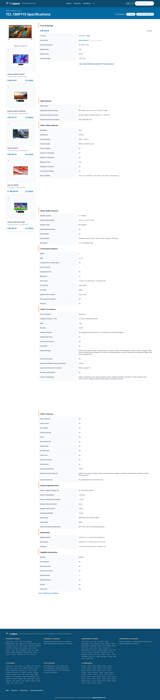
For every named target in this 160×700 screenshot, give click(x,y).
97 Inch (94, 683)
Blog (7, 690)
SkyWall (20, 679)
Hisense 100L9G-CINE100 (16, 74)
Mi (25, 654)
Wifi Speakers (69, 643)
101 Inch (83, 674)
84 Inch (109, 681)
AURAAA (8, 679)
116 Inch (95, 674)
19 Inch (114, 681)
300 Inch (95, 672)
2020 (88, 36)
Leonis (38, 681)
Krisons (8, 650)
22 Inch (111, 674)
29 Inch (83, 679)
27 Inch (101, 674)
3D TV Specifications (49, 668)
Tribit (20, 641)
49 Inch (99, 681)
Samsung (33, 654)
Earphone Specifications (125, 641)
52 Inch (94, 670)
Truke (83, 652)
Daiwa (32, 674)
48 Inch (89, 681)
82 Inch (83, 670)
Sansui (20, 668)
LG (11, 654)
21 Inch (109, 676)
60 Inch (99, 666)
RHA (114, 650)
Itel (13, 676)
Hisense (8, 652)
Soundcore (9, 646)
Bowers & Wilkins (27, 652)
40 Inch (104, 666)
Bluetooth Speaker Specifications (53, 641)
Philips (37, 650)
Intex (11, 668)
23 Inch (99, 679)
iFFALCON (13, 674)
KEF (26, 643)
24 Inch (83, 676)
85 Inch (89, 668)
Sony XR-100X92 (13, 185)
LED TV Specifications (49, 666)
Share (150, 31)
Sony (24, 641)
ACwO (7, 654)
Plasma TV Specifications (50, 670)
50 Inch (83, 681)
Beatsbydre (19, 652)
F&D (21, 646)
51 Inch (89, 679)
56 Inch (99, 670)
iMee (32, 679)
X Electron (8, 681)
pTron (14, 654)
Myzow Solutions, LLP (99, 697)
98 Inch (89, 670)
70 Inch (89, 666)
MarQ (91, 648)
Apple (13, 652)
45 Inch (83, 683)
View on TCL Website (48, 593)
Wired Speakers (67, 641)
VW (13, 681)
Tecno (87, 648)
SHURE (90, 652)
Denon (102, 643)
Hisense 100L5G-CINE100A (16, 111)
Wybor (36, 674)
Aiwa (30, 648)
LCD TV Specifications (62, 666)
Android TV (14, 11)
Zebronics (38, 646)
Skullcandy (20, 654)
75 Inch (106, 674)
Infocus (31, 668)
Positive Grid (31, 643)
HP (95, 654)
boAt (17, 650)
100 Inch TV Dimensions (96, 40)
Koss (103, 646)
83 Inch (104, 670)
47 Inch (99, 676)
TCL (19, 11)
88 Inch (104, 681)
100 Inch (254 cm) (84, 40)
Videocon (25, 668)
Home (7, 11)
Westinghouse (31, 676)
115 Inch (89, 672)
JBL (18, 646)
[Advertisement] (96, 82)
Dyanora (25, 648)
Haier (7, 668)
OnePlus (108, 646)
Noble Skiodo (14, 670)
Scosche (38, 643)
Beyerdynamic (85, 646)
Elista (20, 648)
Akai (12, 683)
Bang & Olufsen (10, 643)
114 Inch (89, 674)
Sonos (16, 641)
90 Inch (99, 683)
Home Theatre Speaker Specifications (54, 643)
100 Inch (99, 668)
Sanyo (23, 674)
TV (93, 3)
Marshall (29, 641)
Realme (114, 646)
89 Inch (112, 672)
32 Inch (110, 666)
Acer (38, 676)
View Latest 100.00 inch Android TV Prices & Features (96, 64)
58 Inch (109, 670)
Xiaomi (88, 658)
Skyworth (8, 676)
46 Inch (89, 676)
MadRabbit (23, 650)
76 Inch (106, 672)
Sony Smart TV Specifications (16, 187)
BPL (33, 666)
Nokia (99, 648)
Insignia (24, 676)
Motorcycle (77, 3)
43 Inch (94, 679)
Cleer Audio (96, 652)
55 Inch (104, 676)
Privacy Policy (24, 690)
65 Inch (94, 666)
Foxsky (13, 650)
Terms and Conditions (36, 690)
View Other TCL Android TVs (145, 14)
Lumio (21, 683)
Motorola (15, 672)
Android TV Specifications (51, 672)
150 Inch (101, 672)
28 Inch (109, 679)
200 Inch (83, 666)
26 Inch (104, 679)
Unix (28, 654)
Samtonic (18, 681)
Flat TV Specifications (64, 670)
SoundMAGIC (85, 643)
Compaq (15, 648)
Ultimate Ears (9, 641)
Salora (36, 668)
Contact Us (14, 690)
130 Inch (83, 672)
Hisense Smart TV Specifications (17, 76)
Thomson (8, 672)
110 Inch (89, 683)
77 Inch (105, 668)
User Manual (120, 14)
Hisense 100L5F (12, 148)
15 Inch (114, 676)
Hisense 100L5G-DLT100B (16, 222)
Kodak (7, 674)
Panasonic (94, 650)
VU (24, 666)
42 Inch (94, 676)
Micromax (37, 666)
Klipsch (99, 646)
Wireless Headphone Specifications (129, 643)
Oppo (95, 648)
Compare (131, 14)
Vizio (17, 643)
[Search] (152, 3)
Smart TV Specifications (62, 668)
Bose (14, 646)
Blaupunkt (31, 646)
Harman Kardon (85, 650)
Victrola (25, 646)
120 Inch (83, 668)
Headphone (86, 3)
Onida (7, 670)
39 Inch (114, 679)
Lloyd (15, 668)
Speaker (68, 3)
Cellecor (34, 648)
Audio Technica (85, 641)
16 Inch (94, 668)
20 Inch (94, 681)
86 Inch (110, 668)
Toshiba (28, 666)
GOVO (35, 652)
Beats (113, 643)
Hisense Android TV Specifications (17, 113)
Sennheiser (9, 648)
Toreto (29, 650)
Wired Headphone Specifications (143, 641)
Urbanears (93, 646)
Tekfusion (108, 643)
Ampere (21, 643)
